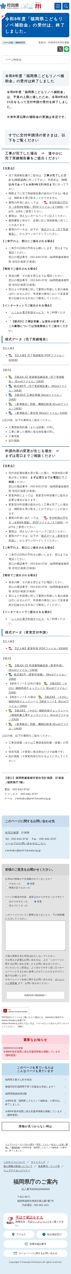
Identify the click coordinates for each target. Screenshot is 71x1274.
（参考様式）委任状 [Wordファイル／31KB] (41, 413)
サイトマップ (38, 1162)
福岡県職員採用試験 (16, 1093)
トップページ (11, 1144)
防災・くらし (43, 1144)
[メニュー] (57, 6)
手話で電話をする (29, 1217)
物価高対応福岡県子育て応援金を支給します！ (30, 1086)
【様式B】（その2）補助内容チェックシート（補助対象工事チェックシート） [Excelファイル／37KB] (39, 715)
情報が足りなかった (19, 887)
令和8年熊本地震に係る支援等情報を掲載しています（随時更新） (31, 1053)
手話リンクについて (38, 1221)
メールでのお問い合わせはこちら (25, 843)
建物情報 (16, 1147)
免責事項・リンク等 (49, 1166)
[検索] (65, 6)
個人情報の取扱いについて (17, 1166)
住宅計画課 (12, 832)
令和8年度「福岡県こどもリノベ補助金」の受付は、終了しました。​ (33, 1102)
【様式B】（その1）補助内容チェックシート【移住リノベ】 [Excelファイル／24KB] (39, 702)
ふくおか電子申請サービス (27, 312)
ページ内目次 (13, 59)
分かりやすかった (18, 901)
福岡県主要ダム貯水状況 (18, 1079)
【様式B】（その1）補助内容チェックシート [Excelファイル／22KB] (38, 688)
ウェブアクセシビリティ (16, 1170)
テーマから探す (27, 1144)
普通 (32, 883)
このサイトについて (14, 1162)
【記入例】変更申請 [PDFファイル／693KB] (41, 648)
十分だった (15, 883)
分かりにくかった (18, 905)
